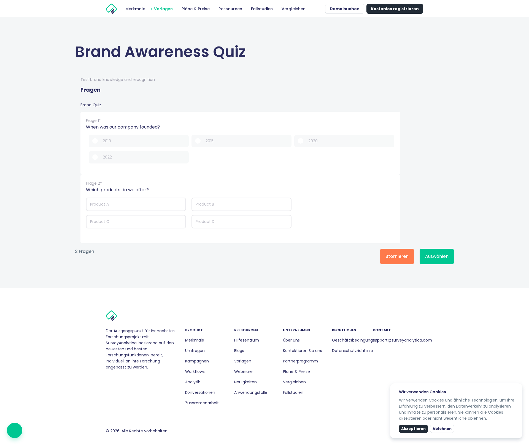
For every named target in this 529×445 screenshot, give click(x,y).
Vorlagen (242, 361)
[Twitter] (121, 379)
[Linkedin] (117, 379)
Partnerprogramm (300, 361)
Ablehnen (442, 428)
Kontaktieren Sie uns (302, 350)
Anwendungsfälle (250, 392)
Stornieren (397, 256)
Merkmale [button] (135, 9)
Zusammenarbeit (202, 403)
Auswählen (437, 256)
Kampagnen (197, 361)
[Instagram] (112, 379)
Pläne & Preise (296, 371)
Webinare (243, 371)
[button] (319, 8)
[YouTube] (125, 379)
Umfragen (195, 350)
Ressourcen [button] (230, 9)
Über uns (291, 340)
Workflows (195, 371)
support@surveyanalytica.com (402, 340)
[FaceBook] (108, 379)
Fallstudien (293, 392)
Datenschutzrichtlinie (352, 350)
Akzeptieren (413, 428)
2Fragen (84, 252)
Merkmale (194, 340)
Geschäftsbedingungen (355, 340)
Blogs (239, 350)
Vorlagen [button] (163, 9)
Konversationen (200, 392)
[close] (518, 387)
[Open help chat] (14, 430)
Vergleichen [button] (294, 9)
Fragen (90, 90)
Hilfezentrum (246, 340)
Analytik (192, 382)
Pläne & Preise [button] (196, 9)
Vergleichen (294, 382)
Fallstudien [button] (262, 9)
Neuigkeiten (245, 382)
